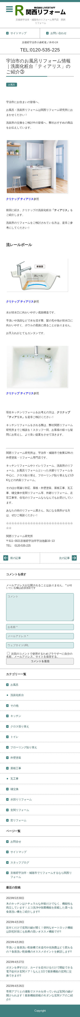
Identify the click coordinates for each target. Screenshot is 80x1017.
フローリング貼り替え (23, 747)
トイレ (14, 736)
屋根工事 (15, 768)
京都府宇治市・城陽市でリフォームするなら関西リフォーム (41, 875)
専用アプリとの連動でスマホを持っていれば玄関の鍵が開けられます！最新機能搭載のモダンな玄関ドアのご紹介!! (39, 995)
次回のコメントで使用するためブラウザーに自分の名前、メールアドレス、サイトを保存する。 (39, 655)
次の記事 (64, 558)
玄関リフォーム (19, 810)
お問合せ (15, 841)
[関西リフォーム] (40, 10)
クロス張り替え (19, 726)
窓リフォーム (18, 820)
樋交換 (14, 789)
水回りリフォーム (21, 799)
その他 (14, 705)
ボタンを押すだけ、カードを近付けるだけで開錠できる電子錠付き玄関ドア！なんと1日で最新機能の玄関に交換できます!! (39, 971)
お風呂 (11, 84)
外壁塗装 (15, 757)
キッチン (15, 715)
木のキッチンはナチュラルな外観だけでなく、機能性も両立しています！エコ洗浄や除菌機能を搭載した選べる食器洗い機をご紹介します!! (39, 907)
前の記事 (15, 558)
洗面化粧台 (17, 695)
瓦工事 (14, 778)
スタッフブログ (19, 862)
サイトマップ (18, 851)
